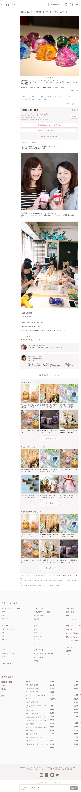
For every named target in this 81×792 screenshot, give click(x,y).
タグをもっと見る (70, 104)
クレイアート (38, 608)
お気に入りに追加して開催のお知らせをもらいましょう (56, 130)
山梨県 (52, 716)
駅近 (45, 99)
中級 (39, 99)
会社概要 (69, 769)
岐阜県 (52, 723)
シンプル (49, 96)
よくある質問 (47, 767)
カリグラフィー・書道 (42, 612)
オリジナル (58, 96)
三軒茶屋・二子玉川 (32, 741)
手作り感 (67, 96)
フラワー (4, 625)
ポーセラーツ (6, 663)
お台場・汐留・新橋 (32, 702)
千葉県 (52, 695)
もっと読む (72, 90)
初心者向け (25, 99)
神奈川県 (53, 699)
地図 (75, 117)
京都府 (52, 747)
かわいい (24, 96)
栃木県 (52, 685)
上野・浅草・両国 (31, 734)
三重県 (52, 734)
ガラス (36, 661)
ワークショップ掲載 (70, 767)
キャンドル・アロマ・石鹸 (10, 608)
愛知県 (52, 730)
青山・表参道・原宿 (32, 692)
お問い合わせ (58, 767)
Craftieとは (23, 767)
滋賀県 (52, 744)
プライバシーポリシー (41, 769)
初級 (33, 99)
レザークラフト (39, 650)
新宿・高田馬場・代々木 (33, 724)
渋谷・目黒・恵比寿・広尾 (34, 737)
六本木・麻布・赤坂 (32, 688)
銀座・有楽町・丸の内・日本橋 (35, 695)
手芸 (35, 626)
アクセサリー (6, 646)
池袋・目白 (29, 730)
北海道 (3, 685)
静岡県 (52, 727)
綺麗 (42, 96)
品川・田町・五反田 (32, 685)
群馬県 (52, 688)
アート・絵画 (38, 657)
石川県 (52, 713)
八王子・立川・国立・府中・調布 (36, 720)
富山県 (52, 709)
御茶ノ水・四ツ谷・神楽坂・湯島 (36, 727)
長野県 (52, 720)
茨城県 (52, 681)
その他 (28, 698)
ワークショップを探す (35, 767)
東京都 (28, 681)
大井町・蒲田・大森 (32, 710)
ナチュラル (34, 96)
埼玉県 (52, 692)
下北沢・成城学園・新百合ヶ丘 (35, 717)
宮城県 (3, 689)
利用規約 (29, 769)
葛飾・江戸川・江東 (32, 714)
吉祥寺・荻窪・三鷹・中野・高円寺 (37, 744)
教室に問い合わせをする (50, 375)
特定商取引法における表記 (57, 769)
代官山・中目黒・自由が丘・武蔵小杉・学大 (37, 706)
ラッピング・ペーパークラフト (45, 653)
